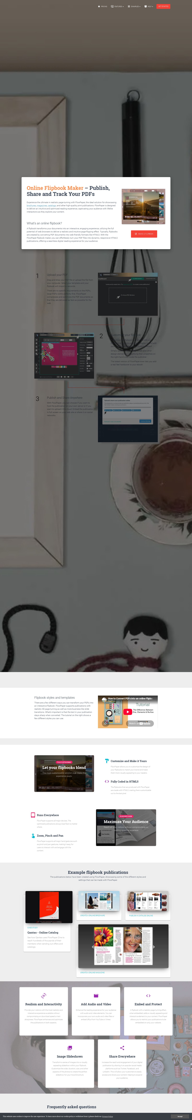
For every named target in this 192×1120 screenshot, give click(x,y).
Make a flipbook (144, 234)
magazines (42, 205)
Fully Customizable (64, 762)
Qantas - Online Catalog (42, 932)
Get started (163, 6)
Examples (133, 6)
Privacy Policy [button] (107, 1116)
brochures (31, 205)
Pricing (102, 6)
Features (116, 6)
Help (148, 6)
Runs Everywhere (126, 816)
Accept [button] (180, 1116)
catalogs (52, 205)
